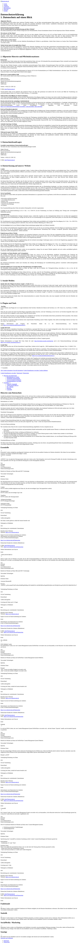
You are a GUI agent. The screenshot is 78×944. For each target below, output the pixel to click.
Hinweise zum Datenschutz (10, 375)
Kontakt (6, 10)
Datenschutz (26, 373)
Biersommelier (7, 8)
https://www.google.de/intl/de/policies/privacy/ (43, 355)
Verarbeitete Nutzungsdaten (13, 378)
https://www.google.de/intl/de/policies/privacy (14, 325)
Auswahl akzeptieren (18, 370)
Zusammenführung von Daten (14, 381)
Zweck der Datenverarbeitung (14, 379)
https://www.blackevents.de (12, 532)
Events (5, 4)
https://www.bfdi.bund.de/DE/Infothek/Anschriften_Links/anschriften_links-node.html (21, 106)
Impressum (19, 373)
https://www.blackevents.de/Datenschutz (10, 540)
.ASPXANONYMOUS (12, 385)
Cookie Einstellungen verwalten (31, 370)
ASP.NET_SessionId (12, 384)
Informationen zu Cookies (13, 377)
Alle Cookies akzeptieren (7, 370)
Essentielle (6, 382)
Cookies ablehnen (43, 370)
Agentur (6, 5)
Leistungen (6, 6)
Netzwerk (6, 9)
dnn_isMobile (10, 386)
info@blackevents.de (9, 89)
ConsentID (9, 389)
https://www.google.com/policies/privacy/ (11, 342)
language (9, 388)
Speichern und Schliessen (7, 938)
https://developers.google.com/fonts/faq (43, 341)
